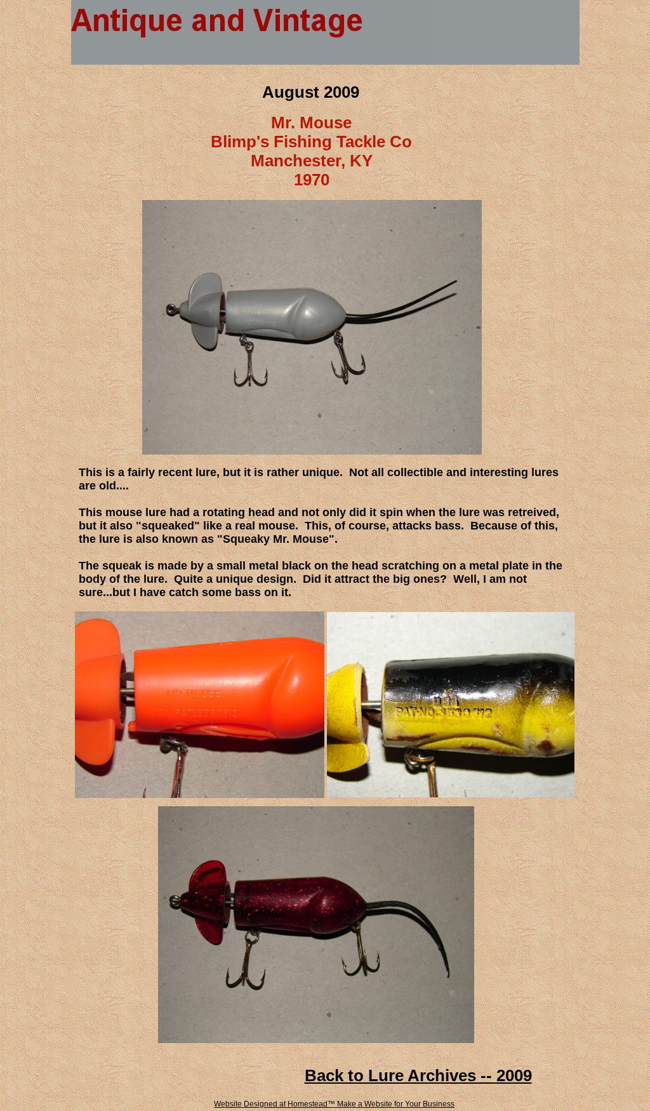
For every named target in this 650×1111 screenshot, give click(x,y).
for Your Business (423, 1104)
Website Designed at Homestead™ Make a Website (303, 1104)
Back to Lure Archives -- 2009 (418, 1075)
